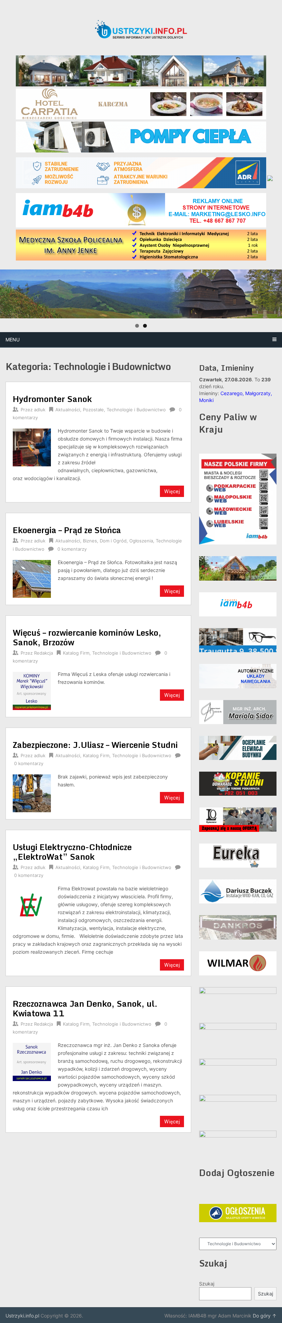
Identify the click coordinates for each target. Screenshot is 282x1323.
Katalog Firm (76, 653)
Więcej (172, 491)
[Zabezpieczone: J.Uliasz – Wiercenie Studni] (32, 793)
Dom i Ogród (113, 540)
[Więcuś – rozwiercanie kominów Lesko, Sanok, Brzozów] (32, 690)
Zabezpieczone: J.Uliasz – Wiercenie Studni (95, 744)
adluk (39, 409)
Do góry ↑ (264, 1316)
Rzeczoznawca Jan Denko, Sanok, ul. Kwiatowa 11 (85, 1008)
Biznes (90, 540)
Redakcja (43, 653)
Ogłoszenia (141, 540)
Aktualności (67, 409)
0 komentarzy (72, 549)
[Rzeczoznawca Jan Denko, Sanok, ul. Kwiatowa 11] (32, 1061)
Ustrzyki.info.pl (22, 1316)
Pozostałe (93, 409)
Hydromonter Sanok (52, 398)
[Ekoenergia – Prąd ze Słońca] (32, 578)
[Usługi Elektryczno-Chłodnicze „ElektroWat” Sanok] (32, 904)
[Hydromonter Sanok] (32, 447)
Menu (13, 339)
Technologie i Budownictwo (136, 409)
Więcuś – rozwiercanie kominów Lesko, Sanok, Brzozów (87, 637)
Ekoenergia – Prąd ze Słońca (67, 530)
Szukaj (206, 1284)
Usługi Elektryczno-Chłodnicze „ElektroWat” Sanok (72, 851)
